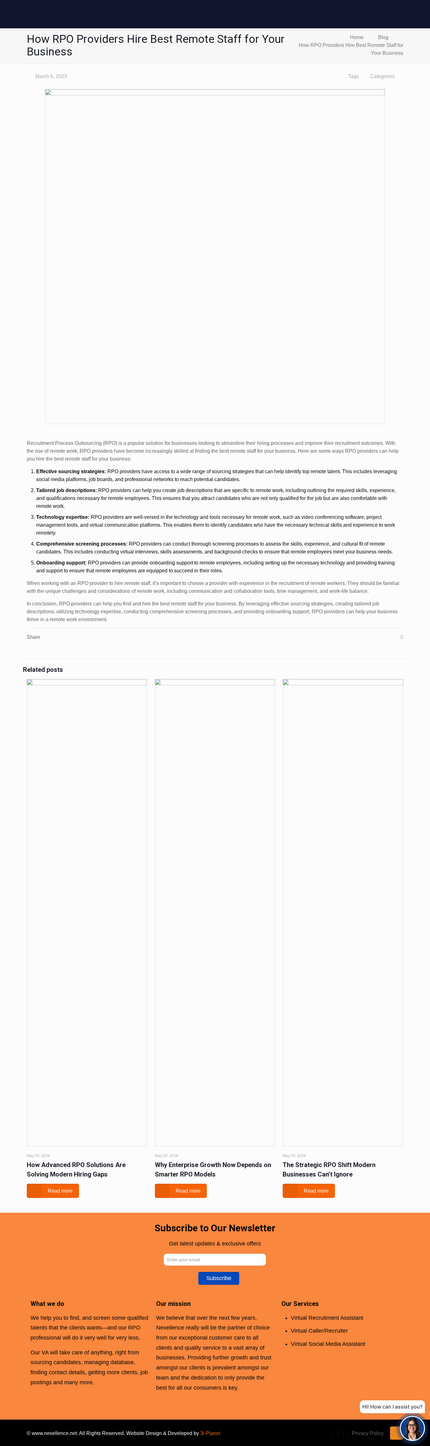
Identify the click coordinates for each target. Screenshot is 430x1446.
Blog (383, 37)
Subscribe (218, 1278)
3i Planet (210, 1433)
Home (357, 37)
